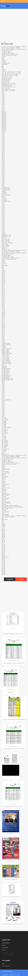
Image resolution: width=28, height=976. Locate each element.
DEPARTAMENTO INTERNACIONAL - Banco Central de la (13, 633)
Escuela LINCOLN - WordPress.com (10, 879)
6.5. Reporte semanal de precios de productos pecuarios (14, 663)
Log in (3, 963)
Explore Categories (6, 942)
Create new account (6, 966)
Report (22, 579)
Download (10, 579)
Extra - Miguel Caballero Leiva (11, 861)
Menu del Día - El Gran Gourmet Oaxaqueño (11, 896)
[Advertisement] (14, 25)
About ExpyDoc (5, 947)
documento (10, 833)
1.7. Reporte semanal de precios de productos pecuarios (14, 748)
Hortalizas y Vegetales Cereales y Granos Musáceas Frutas (14, 719)
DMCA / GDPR (12, 974)
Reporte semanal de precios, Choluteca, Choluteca (13, 806)
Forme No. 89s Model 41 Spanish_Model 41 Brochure (13, 924)
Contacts (4, 950)
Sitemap (3, 945)
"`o (10, 777)
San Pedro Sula (11, 692)
